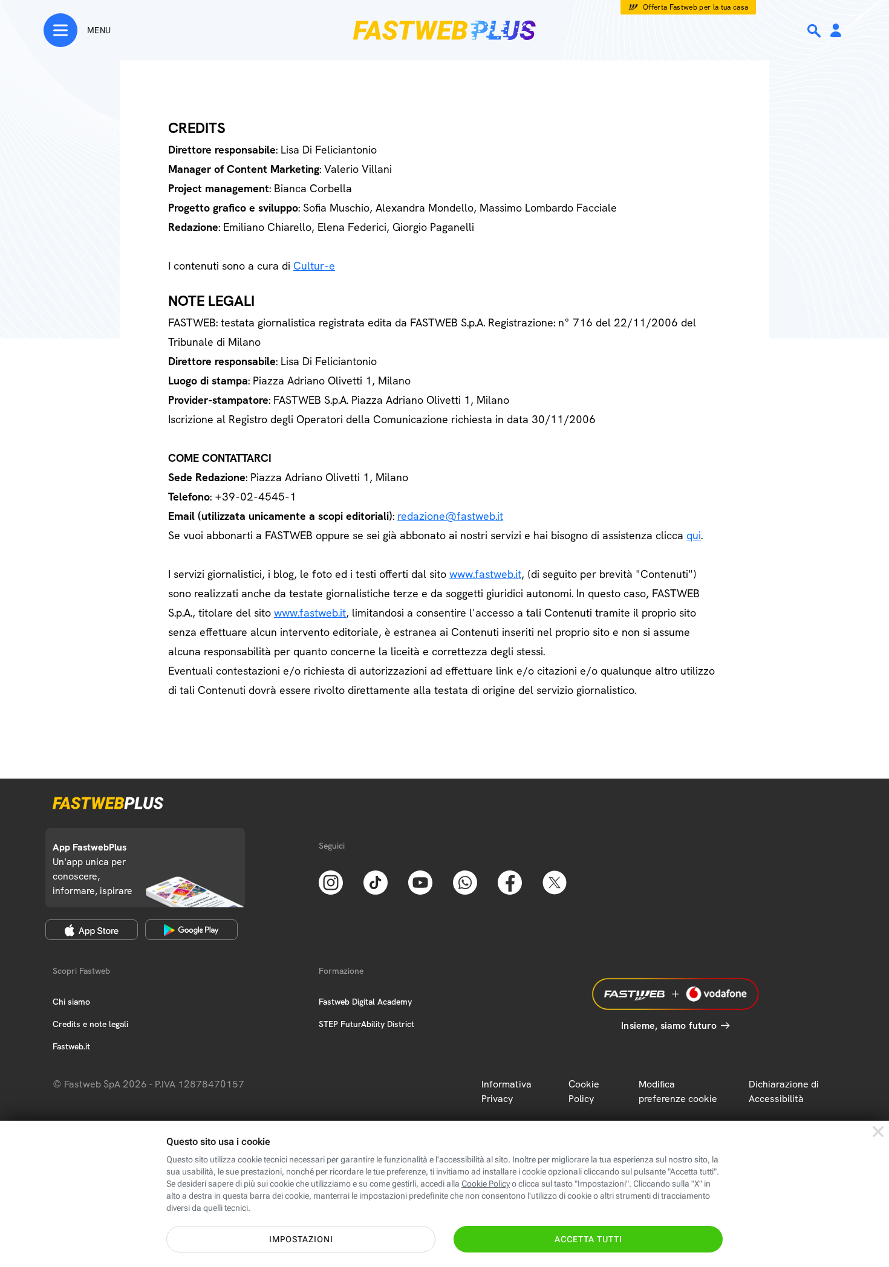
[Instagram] (331, 881)
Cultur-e (314, 266)
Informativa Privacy (506, 1091)
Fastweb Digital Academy (365, 1001)
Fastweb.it (71, 1046)
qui (693, 535)
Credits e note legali (90, 1024)
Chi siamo (71, 1001)
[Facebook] (510, 881)
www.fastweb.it (485, 574)
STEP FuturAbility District (366, 1024)
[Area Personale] (835, 31)
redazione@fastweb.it (450, 516)
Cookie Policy (583, 1091)
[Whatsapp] (465, 881)
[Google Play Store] (191, 929)
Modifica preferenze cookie (678, 1091)
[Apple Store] (91, 929)
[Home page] (444, 30)
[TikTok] (375, 881)
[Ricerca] (815, 31)
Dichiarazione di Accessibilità (784, 1091)
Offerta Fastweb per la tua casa (696, 7)
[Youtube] (420, 881)
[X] (554, 881)
